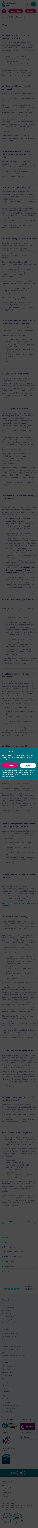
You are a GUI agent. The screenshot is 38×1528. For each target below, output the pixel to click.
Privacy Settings (22, 774)
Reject (28, 766)
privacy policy (24, 770)
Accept (10, 766)
